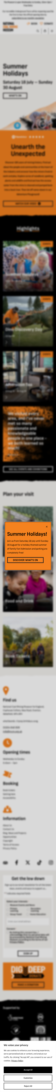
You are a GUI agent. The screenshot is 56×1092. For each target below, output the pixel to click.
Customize (28, 1078)
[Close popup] (46, 527)
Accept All (28, 1070)
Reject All (28, 1086)
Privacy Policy (17, 1060)
